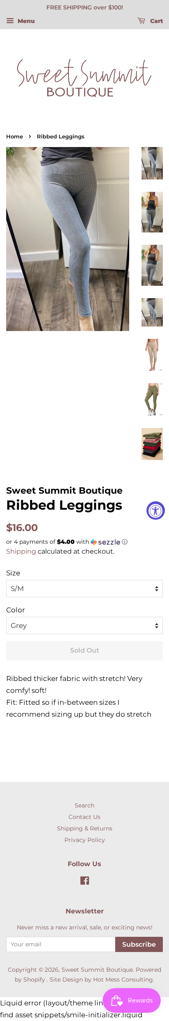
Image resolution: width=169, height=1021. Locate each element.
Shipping (21, 551)
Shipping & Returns (84, 828)
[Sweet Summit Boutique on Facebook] (84, 882)
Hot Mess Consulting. (123, 979)
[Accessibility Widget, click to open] (155, 510)
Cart (155, 21)
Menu (25, 21)
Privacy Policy (84, 840)
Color (15, 610)
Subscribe (139, 944)
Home (14, 136)
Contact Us (84, 817)
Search (84, 805)
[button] (84, 542)
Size (13, 573)
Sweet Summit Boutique (97, 969)
